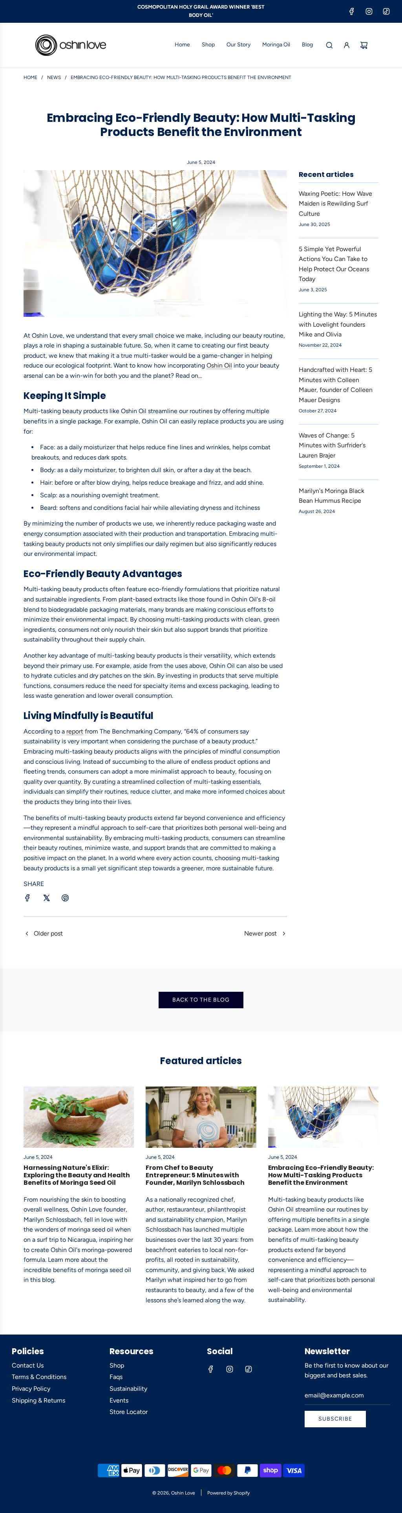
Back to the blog (201, 999)
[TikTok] (386, 11)
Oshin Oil (219, 365)
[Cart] (364, 45)
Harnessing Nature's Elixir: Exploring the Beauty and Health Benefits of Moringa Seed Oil (77, 1175)
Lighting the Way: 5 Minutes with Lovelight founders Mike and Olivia (338, 324)
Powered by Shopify (228, 1493)
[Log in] (346, 45)
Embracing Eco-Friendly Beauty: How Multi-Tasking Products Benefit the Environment (321, 1175)
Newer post (260, 933)
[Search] (329, 45)
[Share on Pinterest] (65, 899)
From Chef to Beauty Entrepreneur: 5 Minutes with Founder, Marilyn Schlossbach (195, 1175)
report (74, 731)
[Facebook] (351, 11)
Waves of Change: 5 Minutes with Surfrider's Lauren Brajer (332, 445)
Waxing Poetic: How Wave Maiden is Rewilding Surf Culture (335, 203)
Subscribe (335, 1419)
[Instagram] (369, 11)
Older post (48, 933)
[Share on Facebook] (27, 899)
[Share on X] (46, 899)
